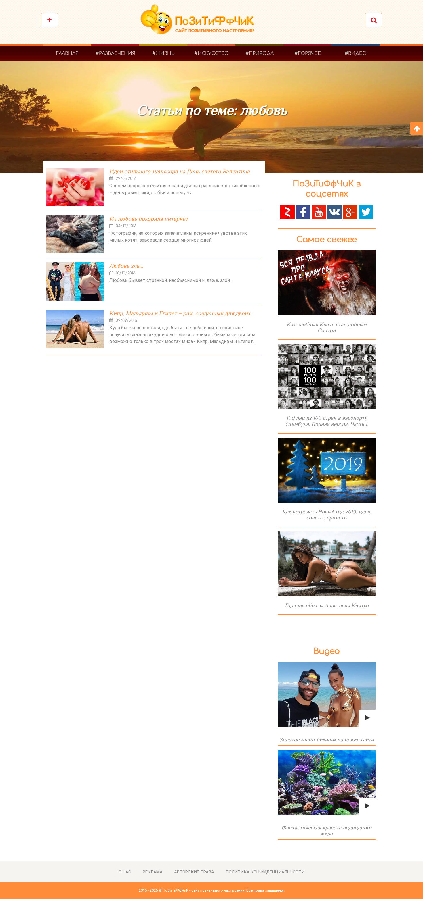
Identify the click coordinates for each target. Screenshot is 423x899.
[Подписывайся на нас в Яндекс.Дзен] (287, 211)
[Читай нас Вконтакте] (334, 211)
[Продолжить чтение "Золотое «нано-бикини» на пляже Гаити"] (327, 694)
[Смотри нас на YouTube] (319, 211)
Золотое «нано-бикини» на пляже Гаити (326, 739)
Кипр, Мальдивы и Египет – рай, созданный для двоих (180, 313)
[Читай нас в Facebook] (303, 211)
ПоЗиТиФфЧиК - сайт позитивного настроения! (204, 890)
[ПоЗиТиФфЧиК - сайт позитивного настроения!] (200, 22)
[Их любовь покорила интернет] (75, 234)
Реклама (153, 872)
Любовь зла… (126, 266)
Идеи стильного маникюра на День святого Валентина (179, 171)
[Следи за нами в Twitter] (366, 211)
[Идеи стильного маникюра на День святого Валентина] (75, 187)
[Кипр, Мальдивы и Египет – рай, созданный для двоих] (75, 329)
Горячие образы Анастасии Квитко (327, 605)
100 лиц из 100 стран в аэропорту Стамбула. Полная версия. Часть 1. (326, 421)
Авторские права (194, 872)
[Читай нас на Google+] (350, 211)
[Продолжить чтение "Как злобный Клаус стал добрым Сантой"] (327, 282)
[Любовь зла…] (75, 281)
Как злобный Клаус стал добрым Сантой (327, 327)
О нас (125, 872)
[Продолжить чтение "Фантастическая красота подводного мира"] (327, 782)
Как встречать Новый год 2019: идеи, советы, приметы (326, 515)
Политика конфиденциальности (265, 872)
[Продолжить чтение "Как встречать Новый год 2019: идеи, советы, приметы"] (327, 470)
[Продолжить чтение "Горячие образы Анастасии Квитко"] (327, 563)
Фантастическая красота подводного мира (326, 830)
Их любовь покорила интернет (148, 218)
